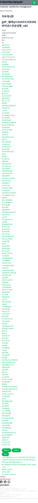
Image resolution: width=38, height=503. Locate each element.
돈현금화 (4, 357)
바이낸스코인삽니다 (8, 394)
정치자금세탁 (6, 231)
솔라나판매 (5, 207)
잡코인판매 (5, 72)
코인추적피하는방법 (8, 79)
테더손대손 (5, 89)
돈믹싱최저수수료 (7, 219)
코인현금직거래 (6, 275)
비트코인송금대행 (7, 55)
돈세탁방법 (5, 132)
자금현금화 (5, 282)
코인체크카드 (6, 45)
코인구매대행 (6, 309)
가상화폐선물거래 (7, 258)
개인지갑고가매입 (7, 130)
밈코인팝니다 (6, 336)
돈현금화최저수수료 (8, 137)
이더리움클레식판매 (8, 265)
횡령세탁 (4, 103)
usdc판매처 (5, 406)
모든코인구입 (6, 215)
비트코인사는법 (6, 181)
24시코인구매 (6, 442)
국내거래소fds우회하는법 (9, 360)
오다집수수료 (6, 144)
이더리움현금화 (6, 287)
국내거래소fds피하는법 (9, 193)
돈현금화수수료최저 (8, 328)
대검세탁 (4, 156)
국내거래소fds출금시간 (9, 59)
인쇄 (5, 454)
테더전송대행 (6, 205)
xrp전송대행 (5, 241)
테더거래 (4, 345)
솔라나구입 (5, 93)
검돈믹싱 (4, 139)
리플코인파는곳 (6, 285)
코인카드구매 (6, 185)
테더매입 (4, 324)
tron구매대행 (6, 411)
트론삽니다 (5, 440)
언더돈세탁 (5, 343)
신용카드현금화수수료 (8, 362)
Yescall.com (32, 498)
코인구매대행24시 (7, 202)
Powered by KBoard (9, 474)
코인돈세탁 (5, 277)
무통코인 (4, 304)
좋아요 (6, 450)
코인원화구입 (6, 91)
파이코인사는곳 (6, 263)
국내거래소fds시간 (7, 326)
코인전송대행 (6, 81)
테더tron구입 (6, 101)
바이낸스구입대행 (7, 379)
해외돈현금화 (6, 297)
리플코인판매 (6, 176)
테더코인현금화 (6, 120)
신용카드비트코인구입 (8, 57)
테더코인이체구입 (7, 253)
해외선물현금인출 (7, 76)
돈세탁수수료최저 (7, 280)
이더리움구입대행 (7, 188)
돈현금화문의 (6, 183)
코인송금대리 (6, 355)
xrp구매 (4, 110)
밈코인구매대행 (6, 84)
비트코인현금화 (6, 302)
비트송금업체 (6, 127)
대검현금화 (5, 64)
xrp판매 (4, 222)
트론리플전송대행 (7, 423)
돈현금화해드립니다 (8, 365)
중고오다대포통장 (7, 200)
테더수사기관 (6, 234)
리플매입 (4, 198)
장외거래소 (5, 338)
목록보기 (4, 469)
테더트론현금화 (6, 428)
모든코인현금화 (6, 142)
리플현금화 (5, 161)
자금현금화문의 (6, 382)
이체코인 (4, 350)
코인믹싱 (4, 299)
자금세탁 (4, 62)
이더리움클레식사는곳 (8, 115)
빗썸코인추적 (6, 108)
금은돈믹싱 (5, 135)
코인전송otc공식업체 (8, 178)
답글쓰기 (10, 469)
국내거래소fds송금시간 (9, 212)
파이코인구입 (6, 311)
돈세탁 (4, 154)
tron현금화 (5, 256)
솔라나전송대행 (6, 413)
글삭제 (8, 472)
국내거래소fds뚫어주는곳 (9, 389)
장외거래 (4, 430)
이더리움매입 (6, 348)
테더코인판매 (6, 74)
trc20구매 (5, 294)
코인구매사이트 (6, 166)
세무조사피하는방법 (8, 151)
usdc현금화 (5, 113)
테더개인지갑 (6, 159)
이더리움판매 (6, 47)
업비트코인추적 (6, 50)
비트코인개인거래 (7, 173)
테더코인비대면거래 (8, 125)
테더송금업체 (6, 416)
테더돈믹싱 (5, 268)
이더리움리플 (6, 261)
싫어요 (16, 450)
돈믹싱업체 (5, 403)
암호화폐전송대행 (7, 171)
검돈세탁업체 (6, 98)
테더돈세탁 (5, 420)
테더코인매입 (6, 69)
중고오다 (4, 331)
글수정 (4, 472)
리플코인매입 (6, 437)
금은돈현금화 (6, 248)
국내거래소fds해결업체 (9, 122)
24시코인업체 (6, 52)
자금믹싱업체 (6, 168)
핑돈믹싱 (4, 333)
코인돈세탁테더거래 (8, 236)
